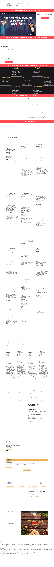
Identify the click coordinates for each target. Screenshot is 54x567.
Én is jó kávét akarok (32, 486)
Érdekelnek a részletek (43, 487)
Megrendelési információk (16, 400)
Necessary (2, 547)
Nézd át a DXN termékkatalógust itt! (33, 496)
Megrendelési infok (10, 486)
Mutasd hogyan (45, 17)
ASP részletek (9, 466)
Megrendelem (12, 525)
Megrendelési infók (10, 449)
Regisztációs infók (10, 458)
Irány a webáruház (9, 61)
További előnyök (21, 486)
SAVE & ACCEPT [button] (2, 554)
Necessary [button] (1, 546)
